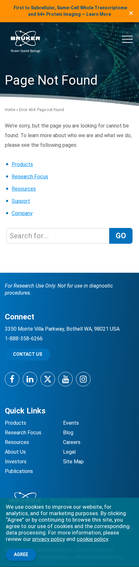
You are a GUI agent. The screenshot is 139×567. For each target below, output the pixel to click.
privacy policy (48, 539)
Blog (68, 433)
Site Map (73, 461)
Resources (24, 189)
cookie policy (92, 539)
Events (71, 423)
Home (10, 110)
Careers (71, 442)
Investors (16, 461)
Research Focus (30, 177)
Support (21, 201)
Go (121, 236)
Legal (69, 452)
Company (22, 213)
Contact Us (27, 354)
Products (22, 164)
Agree (21, 554)
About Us (15, 452)
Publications (19, 471)
